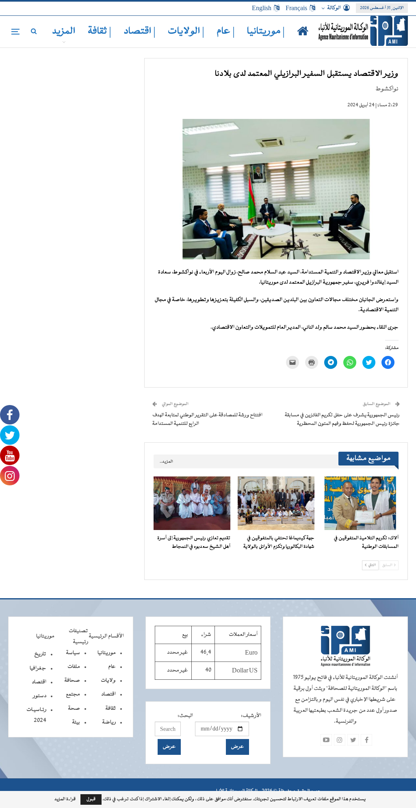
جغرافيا (38, 668)
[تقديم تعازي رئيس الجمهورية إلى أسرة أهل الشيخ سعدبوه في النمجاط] (192, 503)
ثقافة (110, 708)
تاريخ (40, 654)
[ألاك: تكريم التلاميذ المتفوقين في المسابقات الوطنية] (360, 503)
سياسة (73, 653)
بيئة (76, 722)
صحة (74, 708)
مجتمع (73, 694)
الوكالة (334, 8)
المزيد (64, 31)
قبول (91, 799)
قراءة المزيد (65, 799)
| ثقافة (99, 31)
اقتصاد (108, 694)
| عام (226, 31)
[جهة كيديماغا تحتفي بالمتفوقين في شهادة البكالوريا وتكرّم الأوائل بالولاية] (276, 503)
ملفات (73, 667)
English (261, 8)
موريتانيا (107, 653)
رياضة (109, 722)
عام (112, 667)
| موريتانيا (266, 31)
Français (296, 8)
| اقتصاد (140, 31)
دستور (39, 696)
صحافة (72, 680)
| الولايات (186, 31)
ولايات (108, 680)
